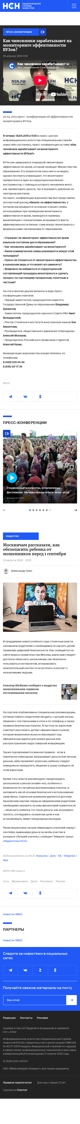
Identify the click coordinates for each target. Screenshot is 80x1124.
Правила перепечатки (17, 1082)
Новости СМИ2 (12, 914)
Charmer (22, 1090)
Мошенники (20, 881)
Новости (42, 855)
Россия (60, 881)
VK (59, 855)
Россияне (46, 881)
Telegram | (70, 855)
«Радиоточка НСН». (15, 841)
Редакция (9, 1017)
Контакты (26, 1017)
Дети (34, 881)
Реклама (42, 1017)
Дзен (53, 855)
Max (5, 860)
